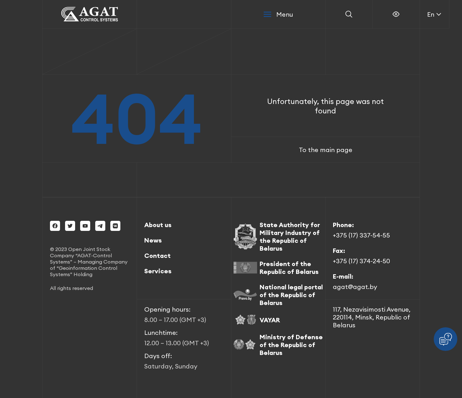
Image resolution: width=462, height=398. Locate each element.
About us (158, 225)
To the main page (325, 150)
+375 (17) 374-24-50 (361, 261)
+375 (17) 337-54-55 (361, 235)
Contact (157, 255)
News (153, 240)
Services (158, 271)
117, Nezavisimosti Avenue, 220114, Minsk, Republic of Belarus (371, 317)
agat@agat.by (355, 287)
